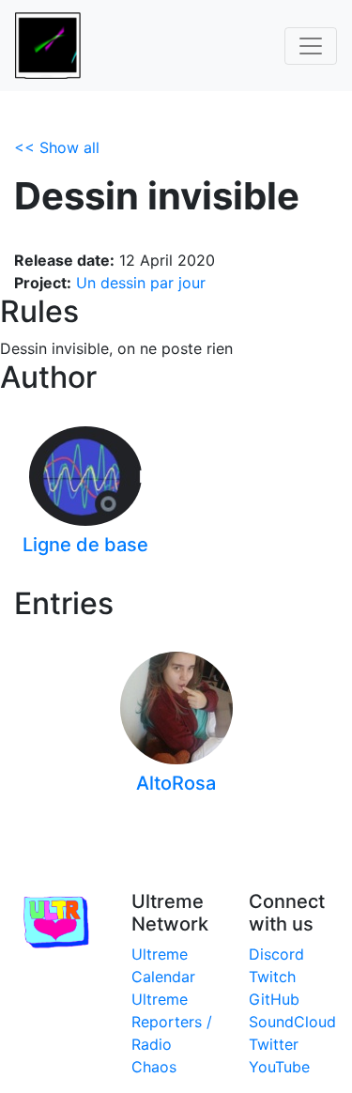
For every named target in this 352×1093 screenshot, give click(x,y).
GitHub (274, 999)
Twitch (272, 976)
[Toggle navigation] (310, 46)
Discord (276, 954)
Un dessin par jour (141, 282)
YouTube (279, 1066)
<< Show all (56, 147)
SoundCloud (292, 1021)
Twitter (273, 1044)
